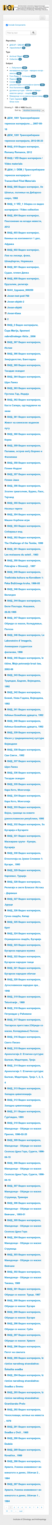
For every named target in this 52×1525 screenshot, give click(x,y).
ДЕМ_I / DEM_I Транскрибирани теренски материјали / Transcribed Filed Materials (24, 175)
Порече (13, 79)
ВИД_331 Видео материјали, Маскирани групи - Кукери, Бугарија (22, 841)
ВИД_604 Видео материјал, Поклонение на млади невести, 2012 (23, 221)
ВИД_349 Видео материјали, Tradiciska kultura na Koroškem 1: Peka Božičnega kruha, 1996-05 (24, 577)
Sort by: (18, 110)
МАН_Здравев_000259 (20, 290)
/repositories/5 (15, 47)
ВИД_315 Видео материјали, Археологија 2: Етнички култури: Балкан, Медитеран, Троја (24, 1053)
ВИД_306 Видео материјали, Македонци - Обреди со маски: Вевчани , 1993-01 (23, 1208)
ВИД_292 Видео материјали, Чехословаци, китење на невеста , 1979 (24, 1415)
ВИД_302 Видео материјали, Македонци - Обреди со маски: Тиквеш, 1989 (23, 1277)
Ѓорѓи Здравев (16, 98)
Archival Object (16, 56)
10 (7, 1511)
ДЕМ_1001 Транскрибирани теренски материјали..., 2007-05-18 (23, 123)
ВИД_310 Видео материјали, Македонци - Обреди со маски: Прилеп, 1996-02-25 (23, 1128)
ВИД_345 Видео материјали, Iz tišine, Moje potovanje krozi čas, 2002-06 (23, 663)
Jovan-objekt (14, 307)
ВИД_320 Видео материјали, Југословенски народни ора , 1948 (22, 985)
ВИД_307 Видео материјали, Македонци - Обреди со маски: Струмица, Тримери (23, 1191)
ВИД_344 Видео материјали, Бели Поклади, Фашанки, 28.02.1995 (22, 606)
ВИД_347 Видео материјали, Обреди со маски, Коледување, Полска (23, 623)
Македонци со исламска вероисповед (26, 96)
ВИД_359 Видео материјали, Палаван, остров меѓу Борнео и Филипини (23, 451)
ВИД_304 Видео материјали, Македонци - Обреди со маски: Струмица (23, 1243)
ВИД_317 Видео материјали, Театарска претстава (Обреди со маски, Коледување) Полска (23, 1025)
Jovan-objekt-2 (15, 301)
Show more (14, 101)
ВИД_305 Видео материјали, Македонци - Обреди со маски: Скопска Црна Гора (23, 1225)
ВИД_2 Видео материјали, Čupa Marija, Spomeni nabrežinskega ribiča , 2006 (21, 330)
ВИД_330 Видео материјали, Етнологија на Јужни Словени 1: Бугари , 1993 (23, 858)
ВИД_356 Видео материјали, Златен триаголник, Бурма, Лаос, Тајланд (24, 491)
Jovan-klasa (14, 313)
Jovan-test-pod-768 (18, 295)
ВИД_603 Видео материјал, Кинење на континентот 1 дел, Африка (22, 238)
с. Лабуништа (15, 67)
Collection (14, 59)
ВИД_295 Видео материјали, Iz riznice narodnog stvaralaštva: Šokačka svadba (23, 1363)
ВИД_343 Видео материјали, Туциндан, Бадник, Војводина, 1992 (22, 680)
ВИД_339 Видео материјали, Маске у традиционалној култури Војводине (24, 738)
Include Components (17, 24)
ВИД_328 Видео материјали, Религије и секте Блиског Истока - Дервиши (24, 887)
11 (11, 1511)
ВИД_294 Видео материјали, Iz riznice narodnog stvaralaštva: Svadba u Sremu (23, 1380)
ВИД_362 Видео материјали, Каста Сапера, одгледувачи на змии (22, 405)
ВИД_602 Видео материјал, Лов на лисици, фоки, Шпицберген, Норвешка (21, 255)
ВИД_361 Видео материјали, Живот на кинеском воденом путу (22, 422)
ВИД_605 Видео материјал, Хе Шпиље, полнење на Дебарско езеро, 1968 (23, 192)
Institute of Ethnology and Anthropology (29, 1519)
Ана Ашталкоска (17, 87)
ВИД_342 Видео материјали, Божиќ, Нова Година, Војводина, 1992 (23, 697)
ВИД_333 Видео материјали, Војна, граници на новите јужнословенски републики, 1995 (24, 812)
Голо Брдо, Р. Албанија (20, 76)
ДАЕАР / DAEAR (17, 44)
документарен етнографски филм (24, 84)
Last (20, 1511)
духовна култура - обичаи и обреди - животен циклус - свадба (26, 91)
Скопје (12, 81)
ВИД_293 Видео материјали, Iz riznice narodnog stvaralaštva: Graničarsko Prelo (23, 1397)
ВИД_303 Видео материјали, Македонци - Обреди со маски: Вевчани (23, 1260)
